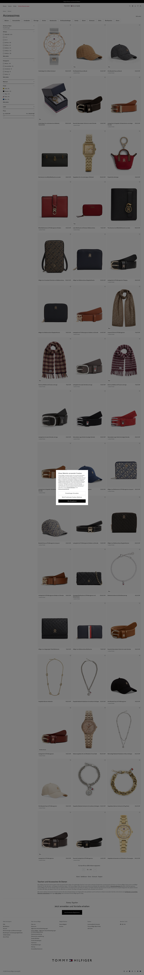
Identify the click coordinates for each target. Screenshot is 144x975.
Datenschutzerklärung (63, 489)
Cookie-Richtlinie (71, 487)
